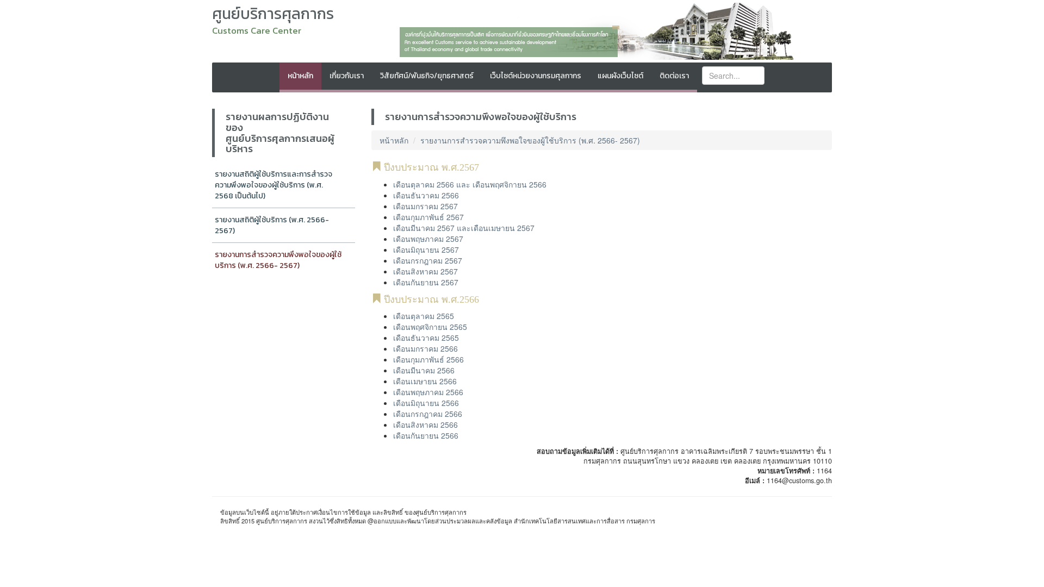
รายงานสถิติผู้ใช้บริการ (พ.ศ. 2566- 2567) (272, 225)
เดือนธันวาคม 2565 (426, 337)
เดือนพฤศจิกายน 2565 (430, 326)
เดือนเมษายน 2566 (425, 381)
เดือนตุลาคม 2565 (423, 315)
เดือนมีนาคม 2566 (424, 370)
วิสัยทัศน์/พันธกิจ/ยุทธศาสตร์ (427, 76)
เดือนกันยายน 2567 (425, 282)
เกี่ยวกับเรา (347, 76)
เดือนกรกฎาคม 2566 (427, 413)
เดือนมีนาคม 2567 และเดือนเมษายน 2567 (464, 227)
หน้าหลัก (300, 76)
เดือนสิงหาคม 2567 (425, 271)
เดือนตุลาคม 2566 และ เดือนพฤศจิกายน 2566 (469, 184)
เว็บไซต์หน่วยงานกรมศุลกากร (535, 76)
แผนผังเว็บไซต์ (620, 76)
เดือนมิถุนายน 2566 (426, 402)
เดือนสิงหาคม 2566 (425, 424)
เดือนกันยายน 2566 (425, 435)
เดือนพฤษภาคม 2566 (428, 391)
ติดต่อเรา (674, 76)
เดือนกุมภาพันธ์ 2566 (428, 359)
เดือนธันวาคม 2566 (426, 195)
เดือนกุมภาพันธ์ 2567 (428, 216)
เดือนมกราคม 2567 (425, 206)
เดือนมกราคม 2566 (425, 348)
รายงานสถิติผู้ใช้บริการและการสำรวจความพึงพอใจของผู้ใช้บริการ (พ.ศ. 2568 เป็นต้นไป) (273, 185)
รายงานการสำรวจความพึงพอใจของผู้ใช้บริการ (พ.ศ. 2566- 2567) (278, 260)
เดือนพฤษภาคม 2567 (428, 238)
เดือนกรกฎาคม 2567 (427, 260)
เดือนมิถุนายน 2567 (426, 249)
